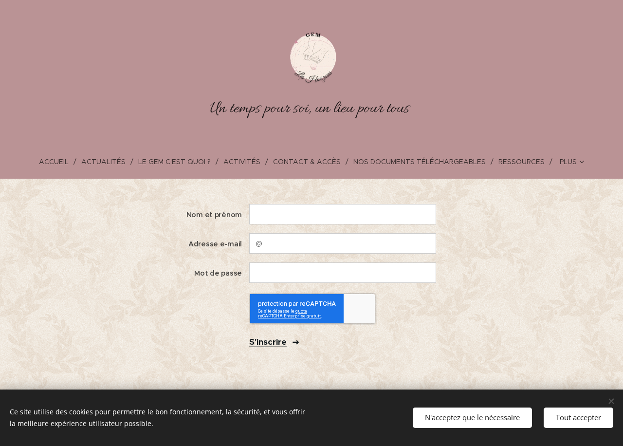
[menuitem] (57, 161)
